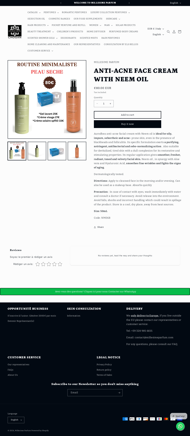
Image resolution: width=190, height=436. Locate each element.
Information (73, 316)
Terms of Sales (104, 375)
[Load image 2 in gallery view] (37, 151)
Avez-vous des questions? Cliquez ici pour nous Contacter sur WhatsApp (95, 291)
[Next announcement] (129, 3)
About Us (13, 375)
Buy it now (127, 124)
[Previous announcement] (61, 3)
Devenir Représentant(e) (21, 321)
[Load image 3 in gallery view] (57, 151)
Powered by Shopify (40, 431)
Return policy (104, 370)
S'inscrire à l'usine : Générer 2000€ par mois (32, 316)
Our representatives (18, 364)
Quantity (98, 97)
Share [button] (100, 227)
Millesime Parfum (23, 431)
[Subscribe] (119, 392)
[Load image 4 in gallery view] (77, 151)
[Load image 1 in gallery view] (17, 151)
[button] (34, 12)
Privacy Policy (104, 364)
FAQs (10, 370)
